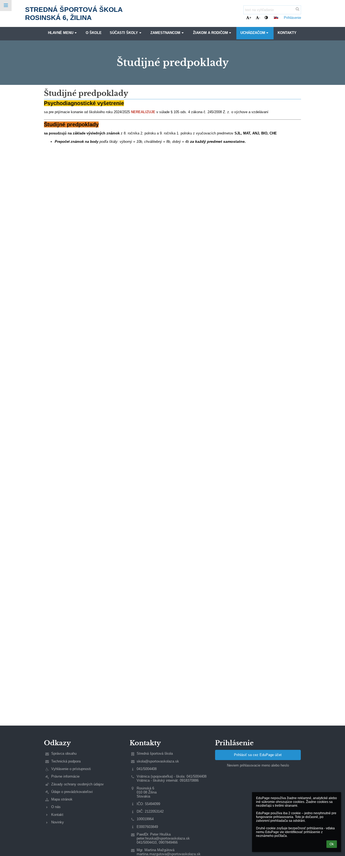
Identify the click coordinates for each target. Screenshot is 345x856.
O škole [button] (94, 33)
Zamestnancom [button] (165, 33)
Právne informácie (65, 776)
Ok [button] (332, 844)
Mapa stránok (62, 799)
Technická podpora (66, 761)
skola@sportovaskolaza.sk (158, 761)
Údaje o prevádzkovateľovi (72, 792)
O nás (56, 807)
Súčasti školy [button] (124, 33)
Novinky (57, 822)
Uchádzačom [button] (252, 33)
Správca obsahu (64, 753)
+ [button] (250, 18)
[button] (266, 17)
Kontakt (57, 815)
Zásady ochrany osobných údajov (77, 784)
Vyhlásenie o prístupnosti (71, 769)
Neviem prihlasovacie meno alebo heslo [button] (258, 765)
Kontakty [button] (287, 33)
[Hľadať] (297, 9)
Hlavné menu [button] (60, 33)
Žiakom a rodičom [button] (210, 33)
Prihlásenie (292, 18)
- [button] (259, 18)
